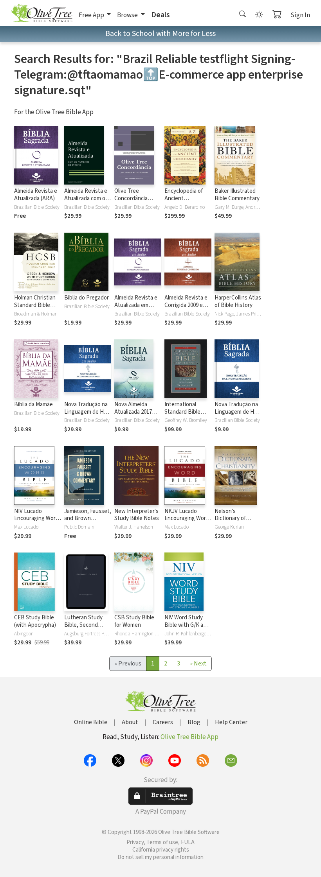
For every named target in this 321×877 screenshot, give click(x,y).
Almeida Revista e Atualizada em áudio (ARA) (135, 305)
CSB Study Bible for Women (134, 621)
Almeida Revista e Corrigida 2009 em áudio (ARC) (185, 305)
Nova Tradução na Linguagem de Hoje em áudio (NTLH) (87, 411)
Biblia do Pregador (86, 298)
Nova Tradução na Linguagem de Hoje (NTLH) (238, 411)
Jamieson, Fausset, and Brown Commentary (87, 518)
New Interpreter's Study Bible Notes (136, 515)
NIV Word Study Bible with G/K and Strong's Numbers (186, 625)
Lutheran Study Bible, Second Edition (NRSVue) (85, 625)
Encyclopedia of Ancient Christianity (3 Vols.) (183, 202)
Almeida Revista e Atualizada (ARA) (35, 195)
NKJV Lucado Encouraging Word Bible (186, 518)
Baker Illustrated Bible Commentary (237, 195)
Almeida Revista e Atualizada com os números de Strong (87, 198)
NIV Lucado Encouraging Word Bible (36, 518)
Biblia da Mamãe (33, 404)
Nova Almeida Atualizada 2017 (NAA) (133, 411)
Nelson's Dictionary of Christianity (230, 518)
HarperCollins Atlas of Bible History (238, 301)
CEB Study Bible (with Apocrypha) (35, 621)
